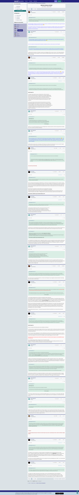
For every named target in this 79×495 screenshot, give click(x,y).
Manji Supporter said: (32, 17)
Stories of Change (19, 9)
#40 (64, 465)
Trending (30, 1)
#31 (64, 249)
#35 (64, 348)
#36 (64, 381)
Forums (26, 1)
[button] (62, 1)
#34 (64, 316)
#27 (64, 151)
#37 (64, 401)
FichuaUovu (18, 7)
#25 (64, 114)
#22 (64, 34)
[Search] (64, 1)
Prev (29, 478)
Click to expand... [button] (46, 294)
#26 (64, 133)
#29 (64, 199)
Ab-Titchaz (44, 6)
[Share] (63, 15)
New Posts (35, 1)
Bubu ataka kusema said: (32, 37)
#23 (64, 60)
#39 (64, 442)
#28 (64, 174)
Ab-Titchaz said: (31, 116)
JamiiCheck (18, 6)
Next (35, 478)
